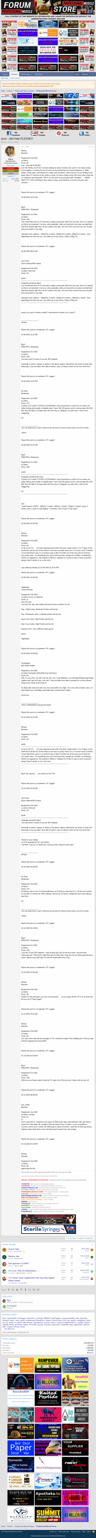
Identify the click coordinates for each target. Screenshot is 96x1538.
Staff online (7, 1296)
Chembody (39, 1318)
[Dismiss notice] (93, 83)
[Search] (92, 74)
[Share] (89, 146)
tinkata (22, 1327)
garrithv (73, 1320)
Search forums (15, 78)
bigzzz (12, 1320)
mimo (17, 1320)
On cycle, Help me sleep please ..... (24, 1271)
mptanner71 (31, 1318)
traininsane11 (55, 1325)
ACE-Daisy (18, 1325)
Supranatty (83, 1318)
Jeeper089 (64, 1325)
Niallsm (25, 1325)
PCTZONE (32, 1325)
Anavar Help (13, 1249)
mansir (88, 1320)
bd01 (4, 1327)
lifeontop (40, 1325)
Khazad (29, 1322)
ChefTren (86, 1325)
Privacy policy (76, 1532)
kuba (24, 1322)
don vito (5, 1322)
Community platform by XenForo (48, 1536)
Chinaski (87, 1322)
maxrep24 (5, 1320)
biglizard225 (78, 1325)
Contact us (53, 1532)
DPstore (17, 1327)
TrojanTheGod (37, 1322)
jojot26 (22, 1320)
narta (77, 1318)
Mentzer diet (13, 1256)
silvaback (10, 1327)
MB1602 (47, 1318)
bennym (10, 1266)
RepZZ (10, 1251)
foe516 (11, 1325)
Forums (14, 74)
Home (5, 74)
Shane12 (49, 1320)
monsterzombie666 (68, 1318)
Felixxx (53, 1322)
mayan (87, 1258)
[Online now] (10, 156)
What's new (25, 74)
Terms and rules (63, 1532)
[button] (31, 74)
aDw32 (11, 1322)
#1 (93, 147)
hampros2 (86, 1272)
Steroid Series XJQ (59, 1320)
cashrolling (11, 1273)
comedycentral (30, 1320)
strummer (46, 1322)
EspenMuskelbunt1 (69, 1322)
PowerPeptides (56, 1318)
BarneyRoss (40, 1320)
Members (38, 74)
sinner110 (47, 1325)
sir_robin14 (18, 1322)
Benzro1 (90, 1353)
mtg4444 (5, 1325)
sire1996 (80, 1322)
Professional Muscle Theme (13, 1532)
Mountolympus (13, 1283)
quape (71, 1325)
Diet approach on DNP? (18, 1263)
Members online (9, 1314)
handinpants (81, 1320)
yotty (68, 1320)
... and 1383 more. (8, 1329)
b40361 (10, 1258)
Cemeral (59, 1322)
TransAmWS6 (12, 1318)
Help (83, 1532)
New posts (4, 78)
